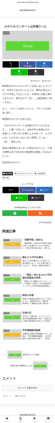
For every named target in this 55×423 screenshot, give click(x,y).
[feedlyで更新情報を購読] (14, 213)
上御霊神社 (41, 174)
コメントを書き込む (27, 388)
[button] (36, 72)
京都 (7, 178)
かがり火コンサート (24, 174)
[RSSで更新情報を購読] (40, 213)
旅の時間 (8, 174)
